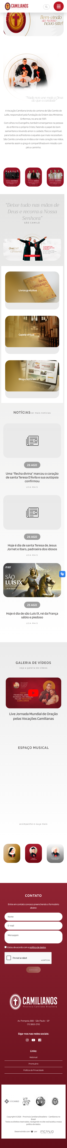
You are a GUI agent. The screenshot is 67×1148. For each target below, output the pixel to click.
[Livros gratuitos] (32, 273)
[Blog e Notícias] (32, 362)
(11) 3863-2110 (33, 1024)
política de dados (37, 947)
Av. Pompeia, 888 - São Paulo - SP (33, 1020)
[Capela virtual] (32, 317)
